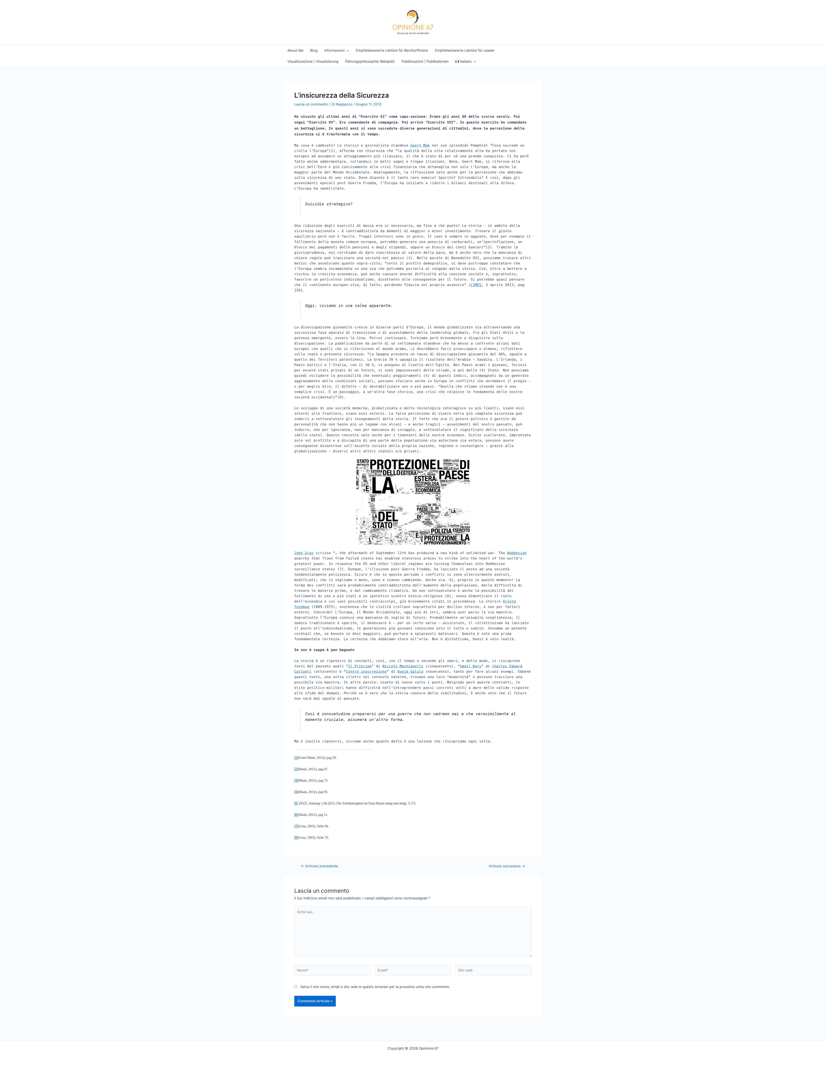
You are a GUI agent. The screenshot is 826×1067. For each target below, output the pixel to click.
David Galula (410, 672)
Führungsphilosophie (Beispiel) (370, 61)
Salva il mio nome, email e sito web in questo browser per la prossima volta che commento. (375, 987)
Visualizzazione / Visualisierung (312, 61)
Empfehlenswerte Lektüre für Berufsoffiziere (392, 50)
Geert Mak (420, 145)
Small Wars (470, 666)
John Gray (304, 553)
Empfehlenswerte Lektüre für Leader (465, 50)
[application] (347, 50)
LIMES (476, 285)
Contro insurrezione (366, 672)
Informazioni (334, 50)
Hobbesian (517, 553)
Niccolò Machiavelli (402, 666)
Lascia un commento (311, 104)
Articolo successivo (507, 866)
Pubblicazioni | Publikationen (425, 61)
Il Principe (360, 666)
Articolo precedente (319, 866)
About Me (295, 50)
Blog (313, 50)
